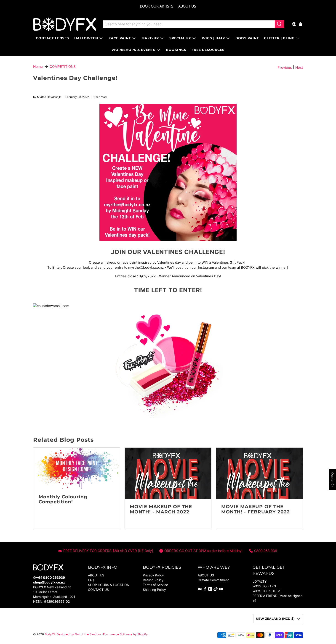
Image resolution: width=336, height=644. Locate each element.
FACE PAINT (120, 38)
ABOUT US (187, 6)
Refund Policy (153, 580)
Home (38, 66)
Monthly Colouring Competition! (63, 499)
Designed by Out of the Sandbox (79, 634)
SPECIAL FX (180, 38)
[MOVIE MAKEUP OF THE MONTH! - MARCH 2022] (168, 473)
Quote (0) (332, 479)
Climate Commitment (213, 580)
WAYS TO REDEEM (266, 591)
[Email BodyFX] (200, 590)
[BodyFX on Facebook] (205, 590)
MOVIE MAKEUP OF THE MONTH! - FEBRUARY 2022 (255, 509)
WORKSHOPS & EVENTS (133, 50)
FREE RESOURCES (208, 50)
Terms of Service (155, 585)
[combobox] (189, 24)
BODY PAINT (247, 38)
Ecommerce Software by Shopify (125, 634)
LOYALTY (260, 581)
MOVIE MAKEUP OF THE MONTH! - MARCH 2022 (161, 509)
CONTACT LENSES (52, 38)
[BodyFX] (64, 24)
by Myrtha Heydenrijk (47, 97)
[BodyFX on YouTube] (221, 590)
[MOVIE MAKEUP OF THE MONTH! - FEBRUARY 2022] (259, 473)
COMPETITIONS (63, 66)
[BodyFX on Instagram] (210, 590)
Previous (284, 67)
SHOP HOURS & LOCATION (108, 585)
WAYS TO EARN (264, 586)
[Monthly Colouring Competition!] (76, 468)
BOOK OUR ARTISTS (156, 6)
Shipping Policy (154, 589)
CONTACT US (98, 589)
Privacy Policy (153, 575)
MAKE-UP (150, 38)
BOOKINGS (176, 50)
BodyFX (50, 634)
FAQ (91, 580)
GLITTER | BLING (279, 38)
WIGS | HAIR (213, 38)
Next (299, 67)
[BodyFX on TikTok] (215, 590)
